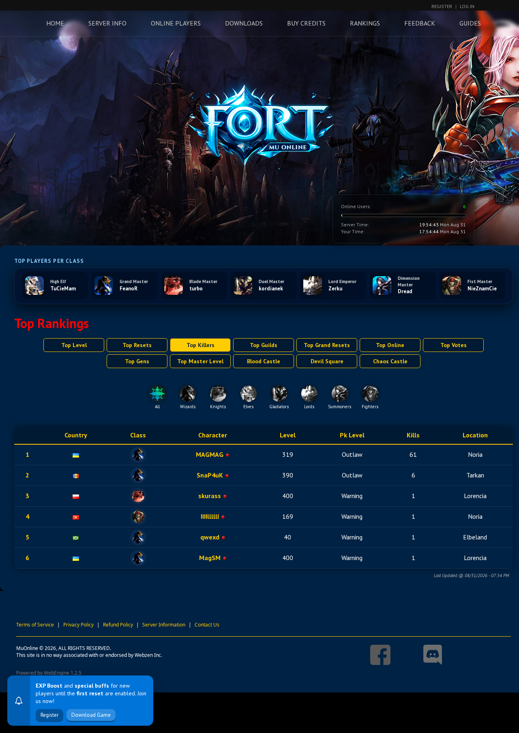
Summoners (339, 406)
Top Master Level (200, 361)
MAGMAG (209, 454)
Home (55, 23)
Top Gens (137, 361)
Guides (470, 23)
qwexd (209, 537)
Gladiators (279, 406)
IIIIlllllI (210, 516)
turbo (196, 288)
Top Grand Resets (327, 345)
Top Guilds (263, 345)
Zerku (335, 288)
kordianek (271, 288)
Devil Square (327, 361)
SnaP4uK (210, 475)
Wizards (187, 406)
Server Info (107, 23)
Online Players (176, 23)
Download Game (91, 715)
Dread (405, 291)
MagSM (210, 558)
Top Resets (137, 345)
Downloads (244, 23)
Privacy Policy (78, 624)
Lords (309, 406)
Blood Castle (263, 361)
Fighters (370, 406)
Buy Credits (306, 23)
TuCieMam (63, 288)
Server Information (163, 624)
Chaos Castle (390, 361)
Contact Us (207, 624)
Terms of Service (35, 624)
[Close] (145, 684)
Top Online (390, 345)
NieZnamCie (482, 288)
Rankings (365, 23)
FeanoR (128, 288)
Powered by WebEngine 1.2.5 (48, 672)
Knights (218, 406)
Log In (467, 6)
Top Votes (453, 345)
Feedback (419, 23)
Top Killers (200, 345)
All (157, 406)
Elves (248, 406)
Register (441, 6)
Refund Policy (118, 624)
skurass (209, 496)
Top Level (74, 345)
